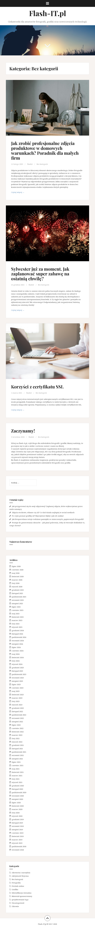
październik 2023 (19, 674)
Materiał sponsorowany (22, 896)
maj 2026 (15, 573)
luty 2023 (15, 701)
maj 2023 (15, 691)
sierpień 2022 (17, 721)
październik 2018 (19, 846)
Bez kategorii (42, 164)
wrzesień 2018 (18, 850)
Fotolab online (18, 886)
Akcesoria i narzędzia (21, 872)
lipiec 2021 (16, 762)
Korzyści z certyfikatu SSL (37, 387)
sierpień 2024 (17, 644)
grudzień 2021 (18, 745)
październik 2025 (19, 597)
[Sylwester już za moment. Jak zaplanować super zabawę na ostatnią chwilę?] (47, 234)
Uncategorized (18, 903)
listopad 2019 (17, 823)
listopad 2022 (17, 711)
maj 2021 (15, 769)
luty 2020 (15, 812)
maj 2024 (15, 654)
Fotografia (16, 883)
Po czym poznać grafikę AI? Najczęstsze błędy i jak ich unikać (38, 516)
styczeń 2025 (17, 627)
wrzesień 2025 (18, 600)
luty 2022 (15, 738)
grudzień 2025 (18, 590)
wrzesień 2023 (18, 678)
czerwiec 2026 (17, 570)
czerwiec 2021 (17, 765)
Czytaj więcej (22, 193)
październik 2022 (19, 715)
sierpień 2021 (17, 758)
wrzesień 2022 (18, 718)
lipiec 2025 (16, 607)
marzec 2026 (17, 580)
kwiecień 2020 (18, 806)
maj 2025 (15, 613)
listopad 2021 (17, 748)
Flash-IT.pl (47, 13)
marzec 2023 (17, 698)
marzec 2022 (17, 735)
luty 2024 (15, 661)
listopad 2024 (17, 634)
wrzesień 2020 (18, 796)
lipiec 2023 (16, 684)
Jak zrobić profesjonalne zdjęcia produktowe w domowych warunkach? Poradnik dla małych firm (45, 150)
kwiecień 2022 (18, 731)
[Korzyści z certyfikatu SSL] (47, 352)
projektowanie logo (20, 899)
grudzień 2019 (18, 819)
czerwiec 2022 (17, 728)
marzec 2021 (17, 775)
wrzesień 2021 (18, 755)
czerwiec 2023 (17, 688)
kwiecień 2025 (18, 617)
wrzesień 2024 (18, 640)
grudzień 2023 (18, 667)
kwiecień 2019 (18, 836)
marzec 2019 (17, 839)
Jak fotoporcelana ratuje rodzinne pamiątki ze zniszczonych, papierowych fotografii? (48, 519)
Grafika (15, 889)
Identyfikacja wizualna (21, 893)
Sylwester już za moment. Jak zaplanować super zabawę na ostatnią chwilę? (40, 274)
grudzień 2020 (18, 785)
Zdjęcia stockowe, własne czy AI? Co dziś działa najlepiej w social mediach (43, 512)
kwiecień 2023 (18, 694)
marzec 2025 (17, 620)
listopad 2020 (17, 789)
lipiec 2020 (16, 802)
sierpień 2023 (17, 681)
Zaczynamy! (23, 431)
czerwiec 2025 (17, 610)
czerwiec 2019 (17, 833)
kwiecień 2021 (18, 772)
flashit (30, 164)
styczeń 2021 (17, 782)
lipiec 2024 (16, 647)
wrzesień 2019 (18, 826)
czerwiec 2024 (17, 651)
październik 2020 (19, 792)
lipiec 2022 (16, 725)
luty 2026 (15, 583)
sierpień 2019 (17, 829)
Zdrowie (15, 906)
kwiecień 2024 (18, 657)
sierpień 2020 (17, 799)
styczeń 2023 (17, 704)
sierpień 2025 (17, 603)
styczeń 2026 (17, 586)
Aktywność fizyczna (20, 876)
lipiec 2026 (16, 566)
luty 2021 (15, 779)
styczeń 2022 (17, 742)
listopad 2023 (17, 671)
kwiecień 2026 (18, 576)
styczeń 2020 (17, 816)
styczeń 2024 (17, 664)
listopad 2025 (17, 593)
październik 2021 (19, 752)
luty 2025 (15, 624)
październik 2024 (19, 637)
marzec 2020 (17, 809)
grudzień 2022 (18, 708)
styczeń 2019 (17, 843)
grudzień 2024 (18, 630)
